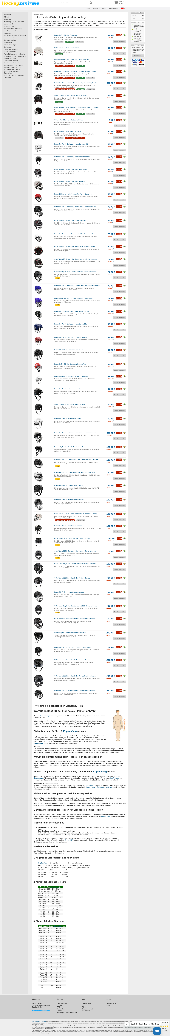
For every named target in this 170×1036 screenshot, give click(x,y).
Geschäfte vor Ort (63, 1003)
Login (104, 8)
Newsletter (61, 1009)
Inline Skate (8, 42)
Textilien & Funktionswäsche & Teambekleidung (15, 57)
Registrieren (113, 8)
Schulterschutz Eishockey (13, 28)
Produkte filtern (42, 29)
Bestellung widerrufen (41, 1010)
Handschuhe (8, 33)
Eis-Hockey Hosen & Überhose (15, 35)
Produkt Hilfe (37, 1007)
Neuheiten (7, 19)
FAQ (58, 1007)
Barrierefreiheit (87, 1009)
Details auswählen (119, 41)
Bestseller (7, 15)
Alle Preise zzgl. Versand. (39, 1021)
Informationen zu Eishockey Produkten (14, 76)
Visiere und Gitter (10, 26)
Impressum (86, 1011)
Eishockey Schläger (11, 49)
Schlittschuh (8, 47)
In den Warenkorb (119, 126)
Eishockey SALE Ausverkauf (14, 21)
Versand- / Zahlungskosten (42, 1005)
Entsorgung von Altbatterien (67, 1013)
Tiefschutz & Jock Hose (12, 38)
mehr (108, 1005)
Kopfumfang (44, 716)
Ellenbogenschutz (10, 31)
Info (87, 8)
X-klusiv (6, 17)
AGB (83, 1005)
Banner (59, 1011)
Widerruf (85, 1007)
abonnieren (137, 55)
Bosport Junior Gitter (104, 787)
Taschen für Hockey (11, 60)
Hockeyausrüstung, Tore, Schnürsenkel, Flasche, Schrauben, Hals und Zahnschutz (13, 70)
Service (95, 8)
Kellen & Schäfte (10, 52)
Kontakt (60, 1005)
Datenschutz (86, 1003)
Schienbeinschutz (10, 40)
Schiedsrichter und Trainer (13, 65)
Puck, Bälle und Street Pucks (14, 54)
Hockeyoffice (111, 1003)
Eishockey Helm (9, 24)
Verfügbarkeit (37, 1003)
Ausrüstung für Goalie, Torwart (15, 63)
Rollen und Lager (10, 45)
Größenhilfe (69, 840)
